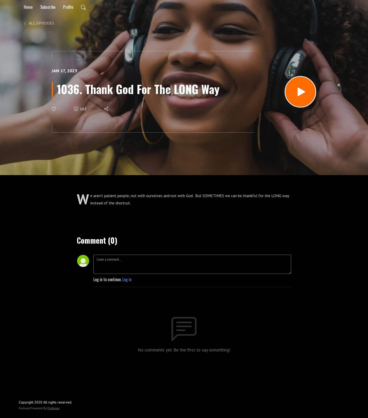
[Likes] (54, 109)
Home (28, 7)
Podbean (53, 408)
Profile (68, 7)
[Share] (106, 108)
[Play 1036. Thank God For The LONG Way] (300, 92)
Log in (126, 279)
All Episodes (41, 23)
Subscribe (47, 7)
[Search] (83, 7)
